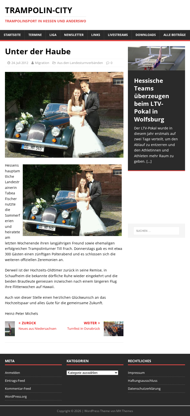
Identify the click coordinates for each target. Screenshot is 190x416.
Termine (35, 35)
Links (95, 35)
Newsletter (74, 35)
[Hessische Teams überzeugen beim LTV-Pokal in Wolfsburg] (156, 58)
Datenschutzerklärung (144, 388)
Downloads (146, 35)
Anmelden (12, 372)
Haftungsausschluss (142, 380)
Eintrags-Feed (15, 380)
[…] (149, 161)
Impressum (136, 372)
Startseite (12, 35)
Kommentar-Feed (18, 388)
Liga (52, 35)
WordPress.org (16, 396)
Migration (42, 62)
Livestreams (118, 35)
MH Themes (124, 411)
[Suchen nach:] (156, 231)
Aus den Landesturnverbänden (80, 62)
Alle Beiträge (175, 35)
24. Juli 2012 (19, 62)
